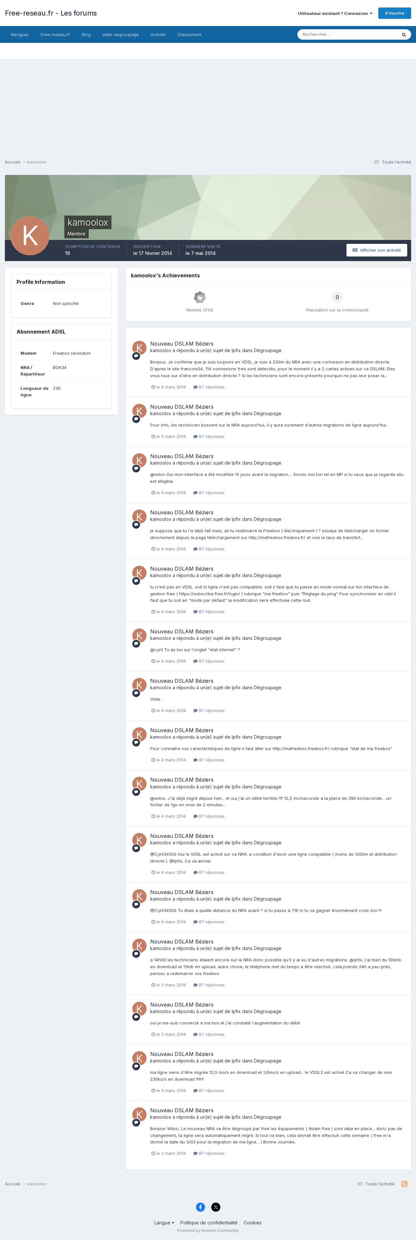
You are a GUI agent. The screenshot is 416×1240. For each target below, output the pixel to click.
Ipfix (236, 350)
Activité (158, 34)
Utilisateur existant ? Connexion (334, 13)
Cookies (253, 1222)
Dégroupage (267, 350)
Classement (189, 34)
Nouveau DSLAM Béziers (182, 343)
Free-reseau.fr (55, 34)
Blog (86, 34)
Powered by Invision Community (208, 1230)
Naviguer (20, 34)
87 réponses (211, 386)
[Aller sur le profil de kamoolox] (139, 348)
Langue (163, 1222)
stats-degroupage (120, 34)
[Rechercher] (404, 34)
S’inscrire (394, 13)
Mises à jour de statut (367, 34)
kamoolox (160, 350)
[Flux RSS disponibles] (404, 1184)
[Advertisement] (208, 104)
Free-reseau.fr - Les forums (51, 13)
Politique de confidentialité (209, 1222)
